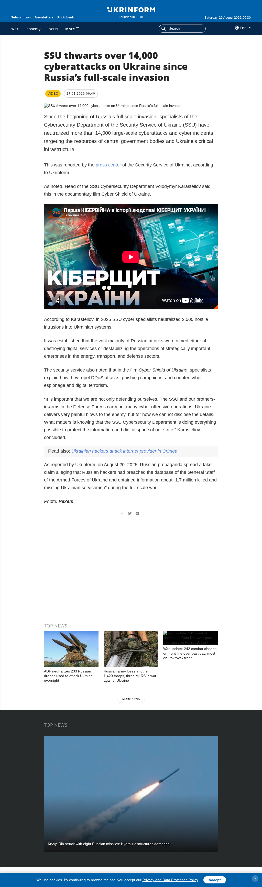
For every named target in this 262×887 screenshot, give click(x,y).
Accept (215, 880)
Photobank (65, 17)
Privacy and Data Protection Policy (170, 880)
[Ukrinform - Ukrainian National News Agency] (131, 9)
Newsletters (44, 17)
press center (108, 164)
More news (131, 698)
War (14, 28)
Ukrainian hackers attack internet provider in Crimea (124, 451)
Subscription (21, 17)
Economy (32, 28)
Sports (52, 28)
